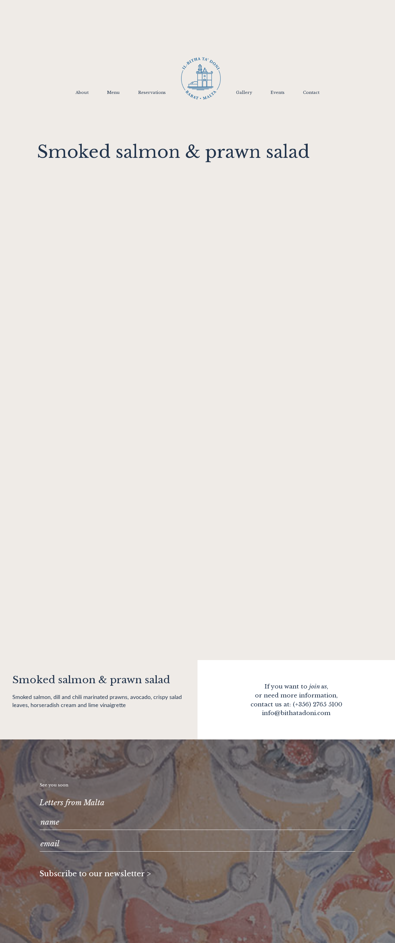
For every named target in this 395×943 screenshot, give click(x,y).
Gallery (244, 93)
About (82, 93)
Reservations (152, 93)
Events (278, 93)
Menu (113, 93)
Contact (311, 93)
